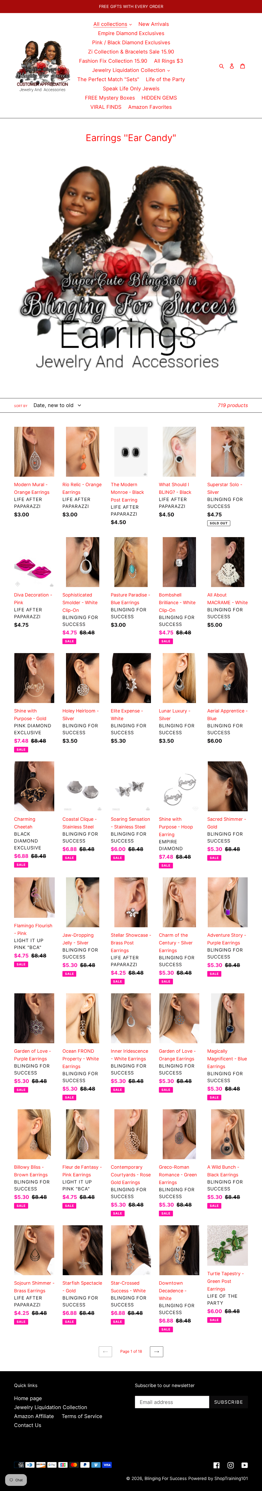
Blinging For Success (166, 1478)
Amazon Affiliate (34, 1416)
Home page (28, 1398)
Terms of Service (82, 1416)
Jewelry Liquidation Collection (50, 1407)
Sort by (20, 406)
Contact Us (27, 1425)
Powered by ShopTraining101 (218, 1478)
